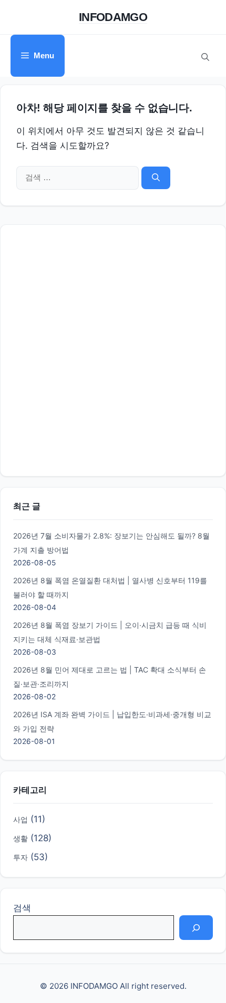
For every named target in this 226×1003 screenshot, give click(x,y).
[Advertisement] (113, 350)
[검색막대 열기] (204, 55)
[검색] (155, 178)
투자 (20, 857)
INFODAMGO (113, 17)
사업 (20, 819)
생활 (20, 838)
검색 (22, 908)
